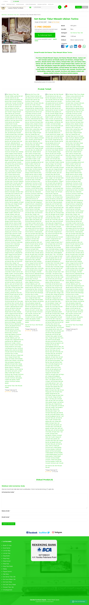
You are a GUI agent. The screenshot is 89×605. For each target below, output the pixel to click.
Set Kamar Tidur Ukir (13, 14)
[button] (59, 7)
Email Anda (5, 517)
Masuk (78, 7)
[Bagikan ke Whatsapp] (84, 47)
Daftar (85, 7)
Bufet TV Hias (7, 545)
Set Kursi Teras (7, 582)
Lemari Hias (6, 553)
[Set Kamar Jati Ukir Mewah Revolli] (54, 278)
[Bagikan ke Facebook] (63, 47)
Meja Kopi (6, 563)
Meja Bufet (6, 556)
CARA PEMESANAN (31, 4)
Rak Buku (6, 574)
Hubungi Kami (46, 35)
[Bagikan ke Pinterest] (80, 47)
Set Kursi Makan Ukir (9, 579)
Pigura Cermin (7, 571)
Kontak (16, 1)
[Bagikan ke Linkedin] (76, 47)
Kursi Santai (6, 548)
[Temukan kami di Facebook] (32, 532)
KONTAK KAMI (20, 4)
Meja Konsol (6, 561)
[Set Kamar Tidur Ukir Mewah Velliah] (14, 238)
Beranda (4, 14)
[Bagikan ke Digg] (72, 47)
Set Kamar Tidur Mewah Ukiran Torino (56, 19)
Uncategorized (7, 590)
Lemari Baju (6, 550)
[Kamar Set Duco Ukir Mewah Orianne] (34, 208)
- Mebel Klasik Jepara (44, 600)
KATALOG (51, 4)
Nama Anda (5, 511)
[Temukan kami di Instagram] (57, 532)
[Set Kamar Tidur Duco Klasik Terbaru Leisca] (75, 208)
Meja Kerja (6, 558)
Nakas (5, 569)
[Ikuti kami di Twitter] (44, 532)
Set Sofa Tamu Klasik (9, 584)
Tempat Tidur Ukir (8, 587)
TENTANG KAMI (11, 4)
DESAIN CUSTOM (42, 4)
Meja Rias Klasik (8, 566)
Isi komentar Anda (8, 492)
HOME (3, 4)
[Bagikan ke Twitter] (67, 47)
